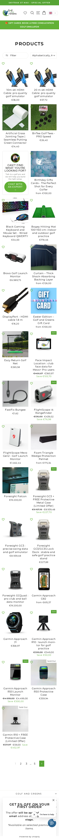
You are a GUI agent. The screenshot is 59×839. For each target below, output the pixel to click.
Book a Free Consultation (38, 23)
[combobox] (53, 13)
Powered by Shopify (29, 836)
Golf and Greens (29, 793)
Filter (13, 55)
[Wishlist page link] (26, 12)
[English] (53, 13)
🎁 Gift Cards (13, 23)
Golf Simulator (29, 26)
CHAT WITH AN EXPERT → (15, 187)
